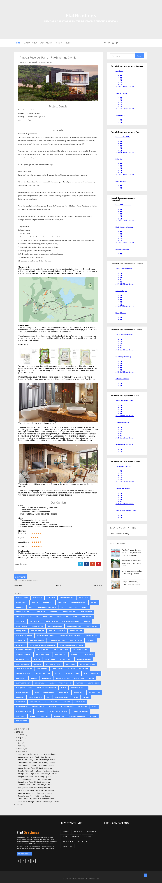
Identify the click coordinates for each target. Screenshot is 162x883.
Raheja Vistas (79, 692)
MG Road (58, 673)
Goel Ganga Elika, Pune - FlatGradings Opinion (35, 779)
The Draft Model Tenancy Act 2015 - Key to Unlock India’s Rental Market (131, 552)
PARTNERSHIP (91, 832)
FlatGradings (81, 15)
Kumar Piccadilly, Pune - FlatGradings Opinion (35, 793)
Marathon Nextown (24, 673)
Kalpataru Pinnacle (80, 650)
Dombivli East (86, 612)
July (19, 740)
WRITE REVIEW (82, 841)
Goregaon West (76, 631)
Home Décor (20, 640)
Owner (51, 683)
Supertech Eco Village (58, 711)
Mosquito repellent (91, 673)
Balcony (94, 602)
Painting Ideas (93, 683)
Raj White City (94, 692)
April (20, 746)
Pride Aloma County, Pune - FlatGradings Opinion (36, 760)
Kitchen (37, 659)
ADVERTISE (75, 836)
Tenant (33, 716)
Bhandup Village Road (69, 607)
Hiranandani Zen (90, 635)
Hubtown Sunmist (37, 640)
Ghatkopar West (92, 626)
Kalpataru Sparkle (43, 654)
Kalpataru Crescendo (24, 650)
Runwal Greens (22, 707)
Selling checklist (67, 707)
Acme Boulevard (22, 598)
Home (17, 43)
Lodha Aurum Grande (24, 669)
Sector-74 (52, 707)
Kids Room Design (22, 659)
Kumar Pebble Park (84, 659)
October (21, 734)
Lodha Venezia (57, 669)
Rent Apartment (61, 697)
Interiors (91, 640)
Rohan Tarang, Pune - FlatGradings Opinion (34, 796)
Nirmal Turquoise (63, 678)
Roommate (66, 702)
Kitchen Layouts (66, 659)
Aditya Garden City (67, 598)
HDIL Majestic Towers (24, 635)
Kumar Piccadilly (22, 664)
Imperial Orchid (76, 640)
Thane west (44, 716)
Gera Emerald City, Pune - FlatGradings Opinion (36, 765)
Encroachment (36, 621)
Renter (75, 697)
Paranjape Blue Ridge (24, 688)
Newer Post (18, 585)
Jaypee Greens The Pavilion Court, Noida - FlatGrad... (38, 754)
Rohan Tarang (51, 702)
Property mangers (23, 692)
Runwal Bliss (80, 702)
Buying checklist (22, 612)
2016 (18, 732)
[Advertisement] (127, 631)
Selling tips (82, 707)
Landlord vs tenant (53, 664)
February (21, 748)
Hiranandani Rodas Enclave (69, 635)
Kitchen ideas (50, 659)
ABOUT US (66, 832)
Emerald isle (20, 621)
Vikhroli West (59, 716)
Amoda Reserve (21, 602)
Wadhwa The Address (77, 716)
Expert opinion (52, 621)
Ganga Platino (37, 626)
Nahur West (46, 678)
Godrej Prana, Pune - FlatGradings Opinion (34, 787)
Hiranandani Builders (45, 635)
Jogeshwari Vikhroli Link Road (71, 645)
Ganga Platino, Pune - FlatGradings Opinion (34, 776)
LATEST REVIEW (68, 841)
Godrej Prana (21, 631)
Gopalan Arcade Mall (57, 631)
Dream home (48, 616)
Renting (86, 697)
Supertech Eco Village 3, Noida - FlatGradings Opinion (38, 801)
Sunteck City (40, 711)
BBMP (31, 607)
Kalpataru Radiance (23, 654)
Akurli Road (83, 598)
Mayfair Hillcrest (43, 673)
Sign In (59, 43)
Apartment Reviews (78, 602)
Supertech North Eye (80, 711)
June (20, 743)
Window (93, 716)
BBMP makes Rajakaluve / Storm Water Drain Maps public (132, 563)
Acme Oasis (51, 598)
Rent (48, 697)
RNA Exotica (20, 702)
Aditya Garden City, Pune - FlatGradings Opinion (36, 799)
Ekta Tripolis (86, 616)
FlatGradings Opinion (70, 621)
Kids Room (89, 654)
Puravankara (48, 692)
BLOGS (65, 836)
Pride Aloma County (78, 688)
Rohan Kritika (35, 702)
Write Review (46, 43)
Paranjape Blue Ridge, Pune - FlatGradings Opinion (37, 773)
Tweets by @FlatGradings (119, 533)
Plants (63, 688)
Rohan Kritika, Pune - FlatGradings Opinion (34, 782)
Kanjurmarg (76, 654)
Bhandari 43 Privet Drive (46, 607)
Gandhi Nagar (21, 626)
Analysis (35, 602)
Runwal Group (38, 707)
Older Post (98, 585)
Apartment (62, 602)
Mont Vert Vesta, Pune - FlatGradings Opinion (35, 785)
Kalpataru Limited (61, 650)
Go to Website (24, 854)
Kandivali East (60, 654)
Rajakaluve (20, 697)
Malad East (83, 669)
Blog (68, 43)
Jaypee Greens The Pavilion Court (42, 645)
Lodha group (42, 669)
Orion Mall (39, 683)
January (21, 751)
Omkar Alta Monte (23, 683)
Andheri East (48, 602)
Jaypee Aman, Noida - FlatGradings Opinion (34, 757)
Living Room (70, 664)
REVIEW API (87, 836)
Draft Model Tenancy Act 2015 (27, 616)
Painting (79, 683)
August (21, 737)
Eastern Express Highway (67, 616)
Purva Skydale (63, 692)
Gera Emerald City (74, 626)
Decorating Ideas (69, 612)
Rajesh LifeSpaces (35, 697)
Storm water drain (23, 711)
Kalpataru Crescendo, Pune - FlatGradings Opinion (37, 790)
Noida (91, 678)
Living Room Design (87, 664)
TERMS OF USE (67, 846)
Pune (37, 692)
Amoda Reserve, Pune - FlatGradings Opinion (35, 768)
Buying (85, 607)
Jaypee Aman (20, 645)
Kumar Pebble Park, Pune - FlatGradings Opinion (36, 762)
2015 (18, 804)
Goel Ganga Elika (37, 631)
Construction (39, 612)
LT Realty (71, 669)
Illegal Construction (57, 640)
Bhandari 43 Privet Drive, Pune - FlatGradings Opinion (38, 771)
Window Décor (21, 721)
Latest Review (30, 43)
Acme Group (37, 598)
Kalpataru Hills (43, 650)
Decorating (53, 612)
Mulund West (21, 678)
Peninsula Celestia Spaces (46, 688)
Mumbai (34, 678)
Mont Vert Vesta (72, 673)
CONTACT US (78, 832)
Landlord (37, 664)
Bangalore (20, 607)
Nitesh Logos (79, 678)
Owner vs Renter (64, 683)
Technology (20, 716)
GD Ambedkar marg (55, 626)
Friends (87, 621)
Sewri (94, 707)
